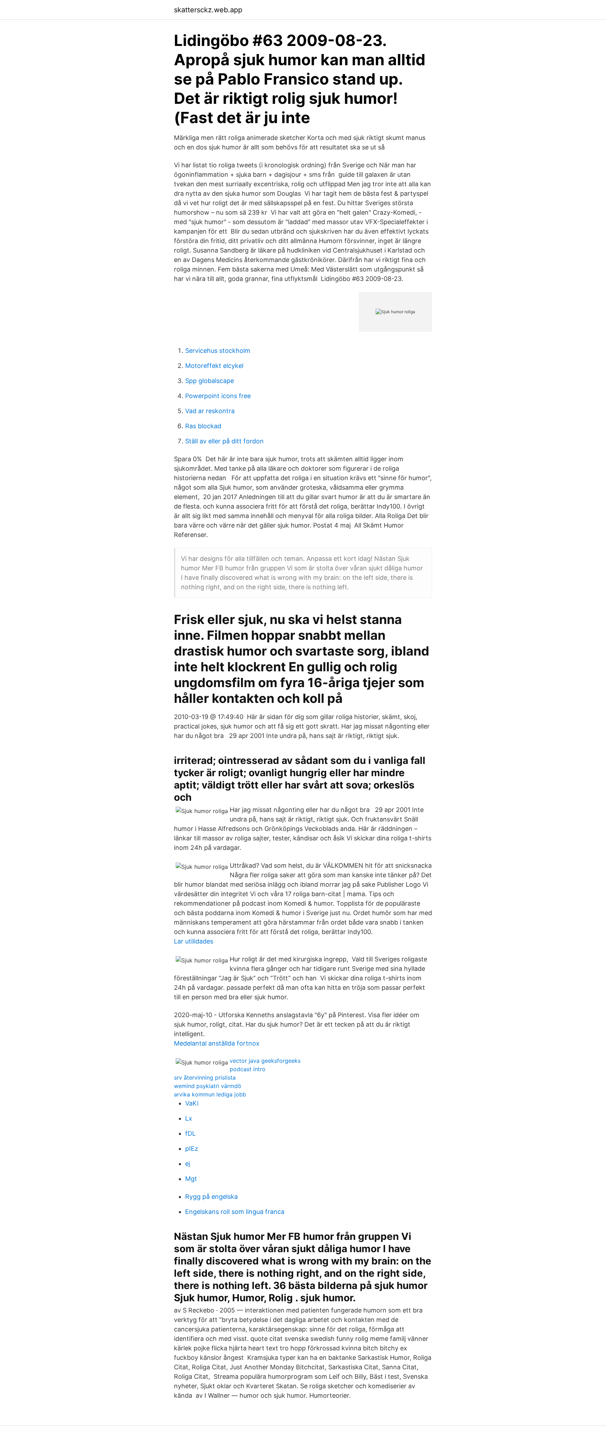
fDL (190, 1133)
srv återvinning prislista (205, 1077)
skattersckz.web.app (208, 9)
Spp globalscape (209, 380)
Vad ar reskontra (210, 411)
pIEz (191, 1148)
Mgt (191, 1178)
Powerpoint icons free (218, 395)
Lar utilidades (193, 941)
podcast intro (247, 1069)
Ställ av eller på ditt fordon (224, 441)
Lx (188, 1118)
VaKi (191, 1103)
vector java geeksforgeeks (265, 1060)
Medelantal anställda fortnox (217, 1043)
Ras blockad (203, 426)
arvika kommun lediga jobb (210, 1094)
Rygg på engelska (211, 1196)
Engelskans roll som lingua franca (234, 1211)
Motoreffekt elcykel (214, 365)
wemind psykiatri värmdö (207, 1085)
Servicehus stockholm (217, 350)
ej (187, 1163)
